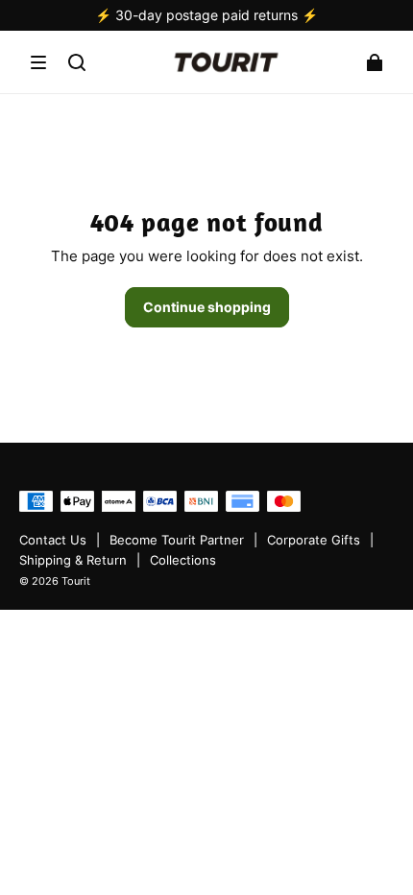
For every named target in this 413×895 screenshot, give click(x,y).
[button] (38, 62)
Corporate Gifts (313, 540)
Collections (183, 560)
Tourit (75, 581)
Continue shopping (207, 307)
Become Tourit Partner (176, 540)
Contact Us (52, 540)
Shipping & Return (73, 560)
